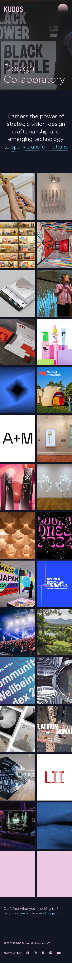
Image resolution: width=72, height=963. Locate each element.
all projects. (51, 913)
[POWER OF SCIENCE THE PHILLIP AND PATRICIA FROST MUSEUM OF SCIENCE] (17, 825)
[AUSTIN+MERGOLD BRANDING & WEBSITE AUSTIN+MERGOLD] (17, 438)
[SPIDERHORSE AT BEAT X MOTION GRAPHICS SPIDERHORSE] (17, 632)
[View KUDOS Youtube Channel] (59, 953)
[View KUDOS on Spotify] (51, 953)
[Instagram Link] (36, 953)
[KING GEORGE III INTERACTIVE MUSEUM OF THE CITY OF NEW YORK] (17, 196)
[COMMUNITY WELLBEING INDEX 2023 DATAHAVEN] (17, 680)
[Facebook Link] (28, 953)
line (22, 913)
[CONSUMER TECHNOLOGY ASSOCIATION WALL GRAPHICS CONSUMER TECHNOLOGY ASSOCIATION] (17, 777)
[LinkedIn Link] (44, 953)
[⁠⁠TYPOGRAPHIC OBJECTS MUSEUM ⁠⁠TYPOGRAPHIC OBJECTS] (17, 245)
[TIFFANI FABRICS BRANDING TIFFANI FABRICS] (17, 293)
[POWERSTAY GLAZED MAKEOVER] (17, 487)
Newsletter (13, 953)
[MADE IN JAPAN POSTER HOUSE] (17, 584)
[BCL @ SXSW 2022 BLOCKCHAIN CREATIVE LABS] (17, 390)
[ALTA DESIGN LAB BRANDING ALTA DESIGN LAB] (17, 342)
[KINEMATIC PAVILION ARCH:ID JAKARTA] (17, 535)
